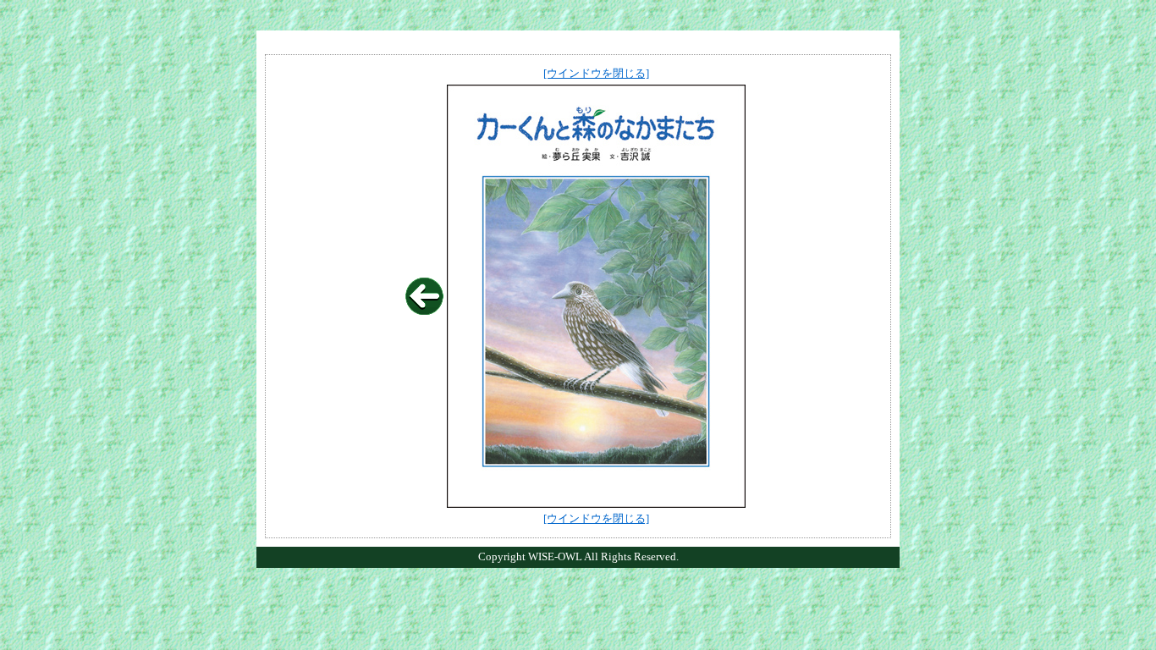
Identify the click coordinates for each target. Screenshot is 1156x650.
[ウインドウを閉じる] (596, 73)
